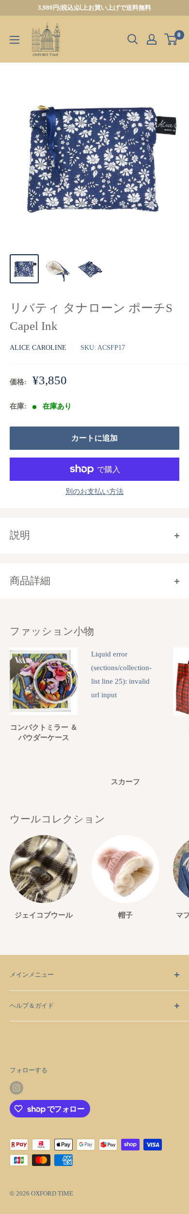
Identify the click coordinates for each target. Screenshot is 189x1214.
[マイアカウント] (152, 39)
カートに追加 (94, 438)
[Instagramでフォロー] (16, 1088)
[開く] (132, 39)
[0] (171, 39)
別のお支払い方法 (94, 491)
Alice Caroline (38, 347)
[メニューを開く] (14, 40)
